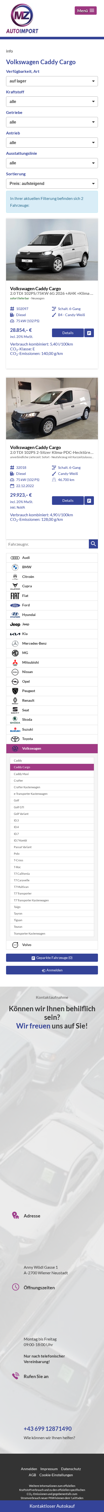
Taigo (17, 906)
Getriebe (14, 112)
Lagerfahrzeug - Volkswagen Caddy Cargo (52, 458)
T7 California (22, 873)
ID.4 (16, 827)
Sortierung (15, 173)
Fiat (24, 595)
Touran (18, 926)
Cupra (26, 586)
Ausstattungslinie (21, 153)
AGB (32, 1475)
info (9, 50)
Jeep (25, 624)
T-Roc (17, 867)
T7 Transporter (23, 893)
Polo (16, 853)
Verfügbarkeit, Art (22, 71)
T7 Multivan (21, 886)
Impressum (49, 1469)
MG (24, 652)
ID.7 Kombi (20, 840)
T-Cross (18, 860)
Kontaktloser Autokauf (52, 1506)
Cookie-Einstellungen (56, 1475)
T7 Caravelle (22, 880)
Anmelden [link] (54, 970)
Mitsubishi (30, 662)
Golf (16, 800)
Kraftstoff (15, 91)
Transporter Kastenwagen (29, 933)
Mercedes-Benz (34, 643)
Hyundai (28, 614)
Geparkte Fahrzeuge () (54, 957)
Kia (24, 633)
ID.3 (16, 820)
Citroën (27, 576)
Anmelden (29, 1469)
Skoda (26, 719)
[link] (89, 333)
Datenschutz (71, 1469)
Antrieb (13, 132)
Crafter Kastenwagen (27, 787)
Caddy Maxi (21, 774)
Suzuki (27, 729)
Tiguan (18, 920)
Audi (25, 557)
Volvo (26, 944)
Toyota (27, 738)
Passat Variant (23, 847)
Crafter (18, 780)
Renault (27, 700)
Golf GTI (19, 807)
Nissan (27, 671)
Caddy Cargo (22, 767)
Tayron (18, 913)
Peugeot (28, 691)
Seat (25, 710)
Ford (25, 605)
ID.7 (16, 833)
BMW (26, 567)
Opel (25, 681)
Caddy (18, 760)
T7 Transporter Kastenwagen (31, 900)
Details (67, 333)
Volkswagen (31, 748)
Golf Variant (21, 813)
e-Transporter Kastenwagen (30, 793)
